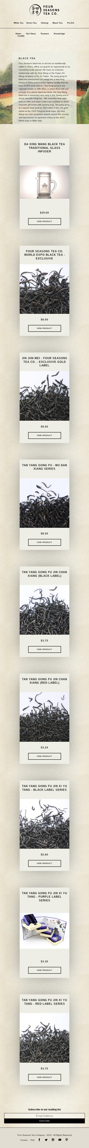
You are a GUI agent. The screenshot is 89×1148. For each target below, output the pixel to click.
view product (44, 221)
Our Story (31, 33)
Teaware (45, 33)
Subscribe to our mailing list (44, 1109)
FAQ (32, 1140)
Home (18, 33)
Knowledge (59, 33)
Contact (24, 1140)
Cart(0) (21, 36)
